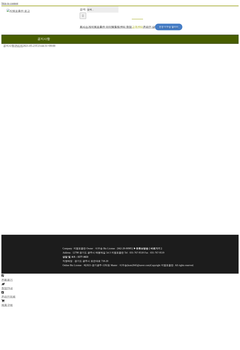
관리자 (18, 45)
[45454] (38, 252)
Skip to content (9, 3)
